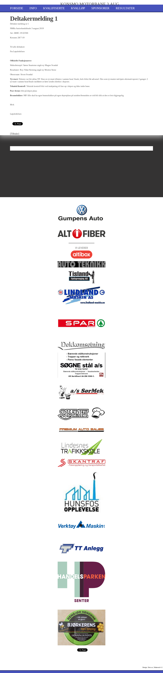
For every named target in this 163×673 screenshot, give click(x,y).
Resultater (125, 8)
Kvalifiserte (54, 8)
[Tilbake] (14, 133)
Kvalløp (78, 8)
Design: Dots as (147, 667)
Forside (16, 8)
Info (33, 8)
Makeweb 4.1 (158, 667)
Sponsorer (100, 8)
